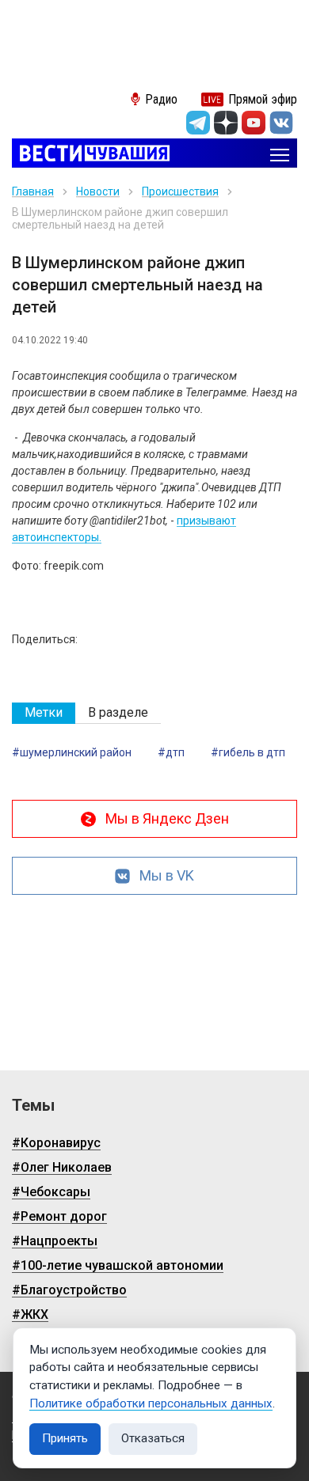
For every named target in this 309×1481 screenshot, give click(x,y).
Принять (65, 1438)
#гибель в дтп (248, 752)
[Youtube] (253, 122)
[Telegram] (198, 122)
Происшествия (180, 191)
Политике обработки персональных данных (151, 1403)
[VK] (281, 122)
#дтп (171, 752)
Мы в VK (166, 875)
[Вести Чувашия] (91, 154)
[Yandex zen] (226, 122)
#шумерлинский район (72, 752)
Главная (33, 191)
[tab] (43, 713)
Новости (98, 191)
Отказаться (153, 1438)
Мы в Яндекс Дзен (167, 818)
